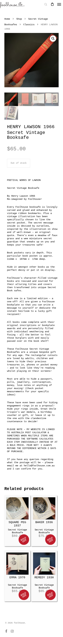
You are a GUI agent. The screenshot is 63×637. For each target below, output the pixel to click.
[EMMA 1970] (17, 563)
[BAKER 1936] (44, 508)
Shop (19, 19)
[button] (53, 38)
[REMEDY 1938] (44, 563)
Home (7, 19)
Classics (28, 24)
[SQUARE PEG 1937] (17, 508)
